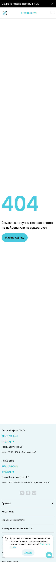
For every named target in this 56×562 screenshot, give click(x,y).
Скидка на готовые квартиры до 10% (20, 3)
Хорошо (28, 552)
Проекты (6, 503)
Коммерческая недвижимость (17, 528)
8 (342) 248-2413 (29, 13)
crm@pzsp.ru (8, 441)
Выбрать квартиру (14, 237)
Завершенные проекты (13, 519)
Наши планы (8, 511)
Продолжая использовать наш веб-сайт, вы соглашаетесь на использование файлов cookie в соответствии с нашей (30, 543)
